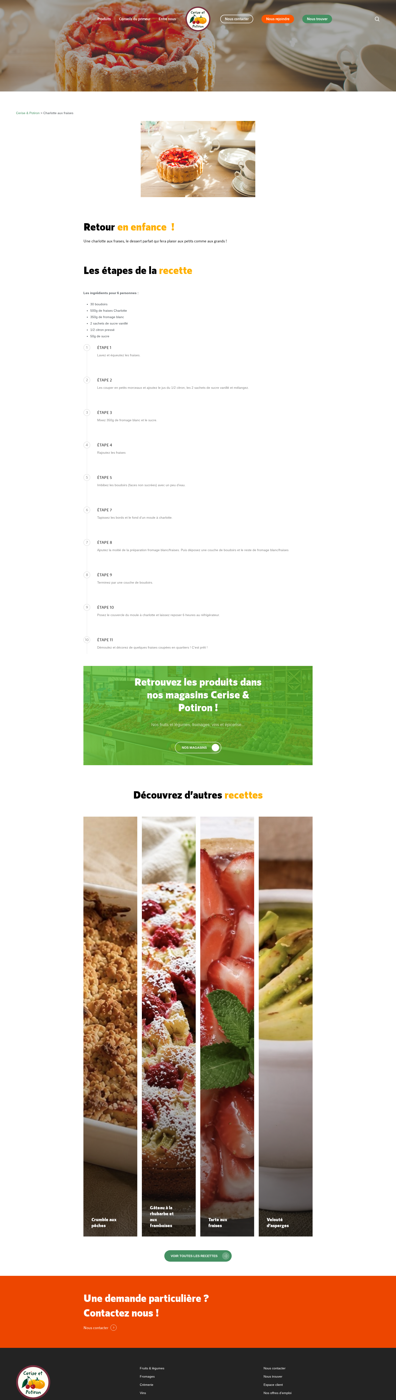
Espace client (273, 1385)
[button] (198, 747)
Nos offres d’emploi (278, 1393)
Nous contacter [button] (95, 1327)
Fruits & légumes (152, 1368)
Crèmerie (146, 1385)
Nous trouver (273, 1376)
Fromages (147, 1376)
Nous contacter (275, 1368)
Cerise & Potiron (28, 113)
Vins (143, 1393)
